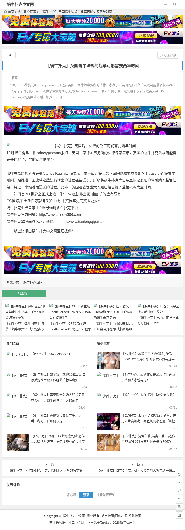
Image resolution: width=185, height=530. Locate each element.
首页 (11, 12)
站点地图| (108, 516)
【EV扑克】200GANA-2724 (50, 354)
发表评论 (169, 55)
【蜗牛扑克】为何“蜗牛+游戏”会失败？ (148, 395)
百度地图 (121, 516)
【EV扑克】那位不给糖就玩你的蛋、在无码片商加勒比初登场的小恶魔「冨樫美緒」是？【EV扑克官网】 (148, 421)
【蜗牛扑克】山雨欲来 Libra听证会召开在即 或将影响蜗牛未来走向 (113, 329)
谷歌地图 (134, 516)
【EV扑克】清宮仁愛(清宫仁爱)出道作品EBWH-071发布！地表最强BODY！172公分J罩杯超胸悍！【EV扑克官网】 (149, 441)
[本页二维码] (179, 515)
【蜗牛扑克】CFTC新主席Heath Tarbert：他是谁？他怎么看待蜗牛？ (70, 329)
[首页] (179, 474)
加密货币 (24, 293)
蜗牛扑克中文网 (20, 4)
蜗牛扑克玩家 (26, 12)
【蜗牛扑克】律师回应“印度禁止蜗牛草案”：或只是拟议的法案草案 (24, 329)
